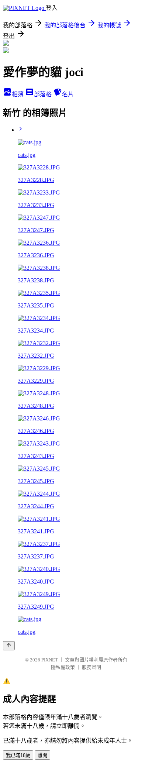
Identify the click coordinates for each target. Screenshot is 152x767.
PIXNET (49, 660)
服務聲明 (91, 667)
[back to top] (9, 645)
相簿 (18, 94)
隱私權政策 (63, 667)
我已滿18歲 (18, 755)
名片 (68, 94)
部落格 (43, 94)
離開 (42, 755)
